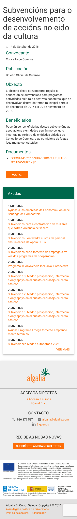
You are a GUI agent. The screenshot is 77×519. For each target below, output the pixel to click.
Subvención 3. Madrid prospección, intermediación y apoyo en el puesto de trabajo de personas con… (38, 280)
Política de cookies (17, 512)
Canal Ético (40, 403)
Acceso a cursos (40, 399)
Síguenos (43, 424)
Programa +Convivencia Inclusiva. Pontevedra (38, 266)
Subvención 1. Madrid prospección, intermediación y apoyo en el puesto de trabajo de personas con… (38, 316)
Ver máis (63, 349)
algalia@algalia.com (55, 419)
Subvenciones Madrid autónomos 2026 (33, 344)
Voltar (17, 174)
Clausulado (39, 512)
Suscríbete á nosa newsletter (38, 446)
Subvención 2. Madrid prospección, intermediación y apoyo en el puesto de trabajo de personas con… (38, 298)
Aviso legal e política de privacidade (27, 509)
